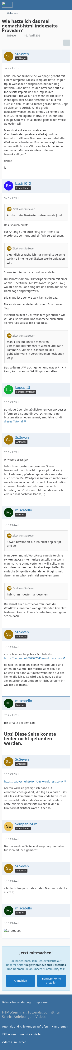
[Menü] (67, 5)
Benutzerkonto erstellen (51, 980)
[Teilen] (66, 43)
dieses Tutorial (13, 421)
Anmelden (20, 980)
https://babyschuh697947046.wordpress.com (33, 658)
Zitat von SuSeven (23, 209)
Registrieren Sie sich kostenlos (45, 965)
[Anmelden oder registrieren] (57, 5)
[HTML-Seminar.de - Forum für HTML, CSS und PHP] (7, 5)
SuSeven (12, 35)
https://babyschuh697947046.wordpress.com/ (33, 781)
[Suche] (48, 5)
